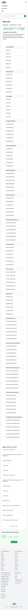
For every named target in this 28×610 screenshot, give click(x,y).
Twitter (3, 597)
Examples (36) (13, 25)
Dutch (2, 563)
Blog (3, 11)
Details (19, 25)
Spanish (2, 559)
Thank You (3, 588)
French (2, 566)
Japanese (3, 558)
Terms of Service (18, 581)
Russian (2, 554)
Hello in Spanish (4, 583)
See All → (3, 569)
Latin (16, 554)
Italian (16, 558)
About (16, 576)
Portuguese (3, 564)
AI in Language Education (6, 574)
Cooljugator (4, 536)
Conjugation (5, 5)
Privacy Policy (18, 583)
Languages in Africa (5, 576)
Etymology (4, 8)
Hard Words (3, 586)
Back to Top (14, 541)
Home (16, 574)
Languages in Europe (5, 579)
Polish (16, 568)
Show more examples (14, 526)
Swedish (16, 564)
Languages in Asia (4, 581)
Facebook (4, 596)
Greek (2, 553)
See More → (3, 591)
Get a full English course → (21, 29)
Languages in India (4, 578)
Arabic (2, 556)
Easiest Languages (5, 584)
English (10, 536)
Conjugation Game (18, 579)
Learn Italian (3, 589)
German (2, 568)
